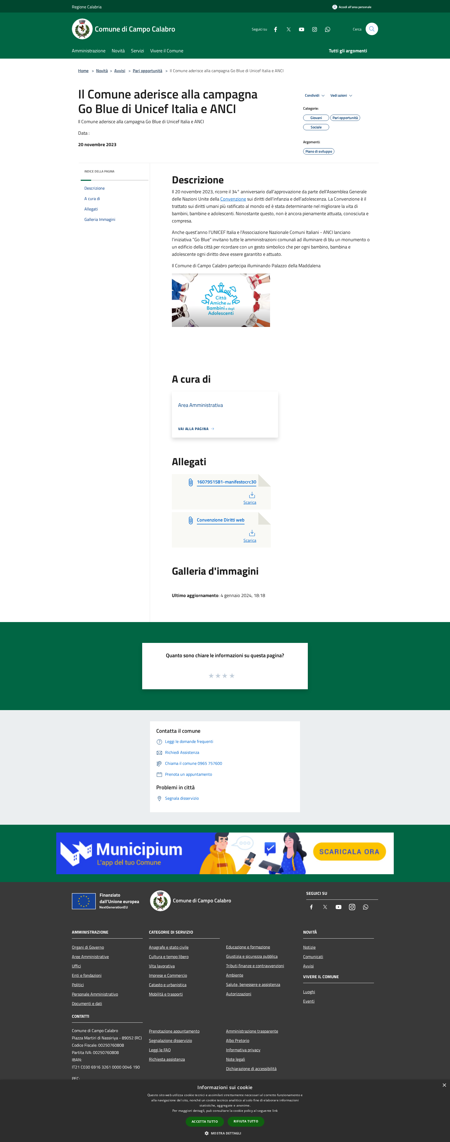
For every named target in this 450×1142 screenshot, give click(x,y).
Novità (102, 70)
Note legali (235, 1059)
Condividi (312, 95)
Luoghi (309, 992)
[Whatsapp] (325, 28)
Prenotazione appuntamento (174, 1031)
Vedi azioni (339, 95)
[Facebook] (273, 28)
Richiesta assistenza (167, 1059)
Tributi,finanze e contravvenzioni (255, 966)
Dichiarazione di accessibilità (251, 1068)
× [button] (444, 1085)
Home (83, 70)
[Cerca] (372, 29)
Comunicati (313, 956)
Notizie (309, 947)
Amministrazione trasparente (252, 1031)
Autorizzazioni (238, 994)
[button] (225, 1133)
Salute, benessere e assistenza (253, 984)
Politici (78, 985)
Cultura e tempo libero (169, 956)
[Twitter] (286, 28)
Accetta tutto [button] (205, 1121)
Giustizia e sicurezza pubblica (252, 956)
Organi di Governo (88, 947)
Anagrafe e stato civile (169, 947)
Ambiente (234, 975)
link (275, 1110)
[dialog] (225, 1111)
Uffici (76, 966)
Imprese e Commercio (168, 975)
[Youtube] (299, 28)
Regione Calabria (87, 7)
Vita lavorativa (162, 966)
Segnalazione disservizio (170, 1040)
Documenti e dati (87, 1003)
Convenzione (233, 198)
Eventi (309, 1001)
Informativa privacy (243, 1050)
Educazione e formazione (248, 947)
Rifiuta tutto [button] (246, 1121)
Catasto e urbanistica (167, 985)
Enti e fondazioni (87, 975)
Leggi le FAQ (160, 1050)
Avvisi (119, 70)
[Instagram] (312, 28)
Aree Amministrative (90, 956)
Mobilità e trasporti (166, 994)
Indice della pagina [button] (99, 171)
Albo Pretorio (237, 1040)
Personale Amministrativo (95, 994)
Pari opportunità (147, 70)
